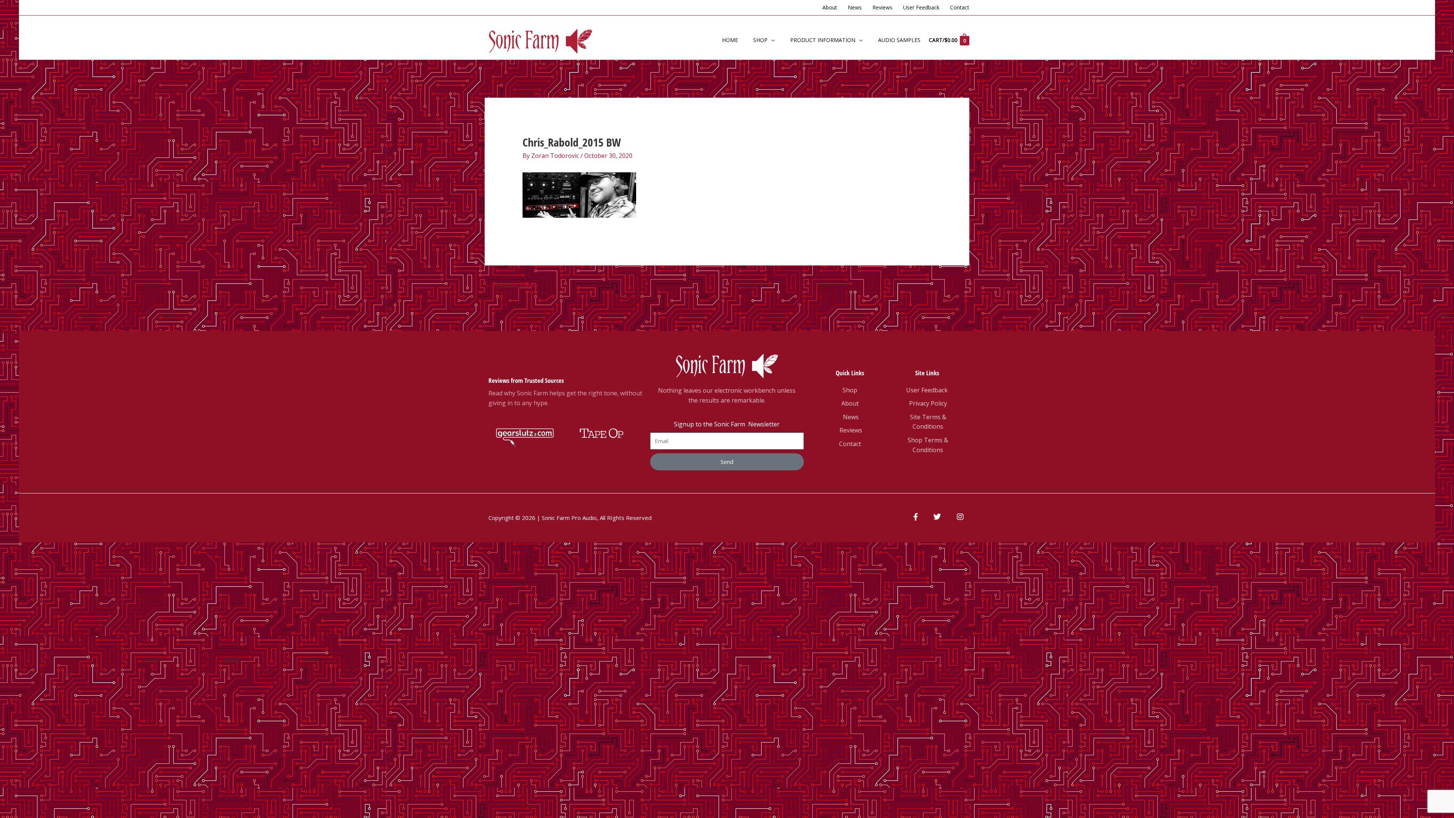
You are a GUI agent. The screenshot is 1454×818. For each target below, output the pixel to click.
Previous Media (511, 285)
